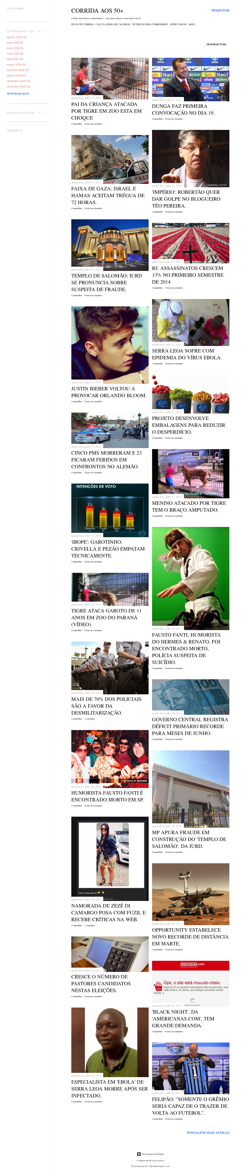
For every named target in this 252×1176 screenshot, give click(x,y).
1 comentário (90, 718)
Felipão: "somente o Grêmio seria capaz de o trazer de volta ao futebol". (190, 1105)
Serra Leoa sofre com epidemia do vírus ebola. (187, 354)
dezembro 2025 (18, 81)
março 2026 (16, 64)
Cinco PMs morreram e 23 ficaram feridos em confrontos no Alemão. (106, 459)
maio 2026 (14, 53)
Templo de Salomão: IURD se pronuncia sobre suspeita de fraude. (106, 282)
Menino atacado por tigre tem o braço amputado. (189, 506)
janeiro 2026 (16, 75)
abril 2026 (14, 59)
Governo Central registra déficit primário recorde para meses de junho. (190, 726)
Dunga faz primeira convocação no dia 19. (183, 109)
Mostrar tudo (216, 44)
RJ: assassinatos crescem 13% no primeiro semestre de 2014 (188, 274)
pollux (161, 1160)
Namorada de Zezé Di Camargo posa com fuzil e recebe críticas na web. (108, 912)
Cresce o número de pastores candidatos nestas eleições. (101, 983)
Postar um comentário (93, 123)
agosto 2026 (16, 37)
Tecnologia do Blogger (153, 1154)
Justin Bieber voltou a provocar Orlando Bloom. (109, 392)
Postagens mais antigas (208, 1132)
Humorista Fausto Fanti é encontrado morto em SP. (107, 796)
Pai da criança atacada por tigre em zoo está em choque (106, 110)
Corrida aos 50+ (97, 10)
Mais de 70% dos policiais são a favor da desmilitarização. (106, 705)
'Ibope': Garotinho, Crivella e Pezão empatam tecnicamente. (108, 548)
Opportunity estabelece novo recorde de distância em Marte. (190, 936)
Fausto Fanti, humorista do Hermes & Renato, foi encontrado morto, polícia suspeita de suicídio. (186, 648)
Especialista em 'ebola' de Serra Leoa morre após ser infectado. (109, 1088)
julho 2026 (14, 42)
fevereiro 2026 (17, 70)
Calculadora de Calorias (113, 24)
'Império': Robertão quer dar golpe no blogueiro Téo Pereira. (186, 198)
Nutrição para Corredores (150, 24)
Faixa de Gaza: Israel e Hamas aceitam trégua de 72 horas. (108, 195)
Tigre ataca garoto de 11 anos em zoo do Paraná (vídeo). (106, 617)
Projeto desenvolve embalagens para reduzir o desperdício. (188, 425)
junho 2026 (15, 48)
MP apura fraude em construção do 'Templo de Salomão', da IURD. (189, 839)
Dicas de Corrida (82, 24)
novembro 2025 (18, 86)
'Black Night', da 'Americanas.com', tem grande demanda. (183, 1018)
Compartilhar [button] (76, 123)
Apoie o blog (178, 24)
